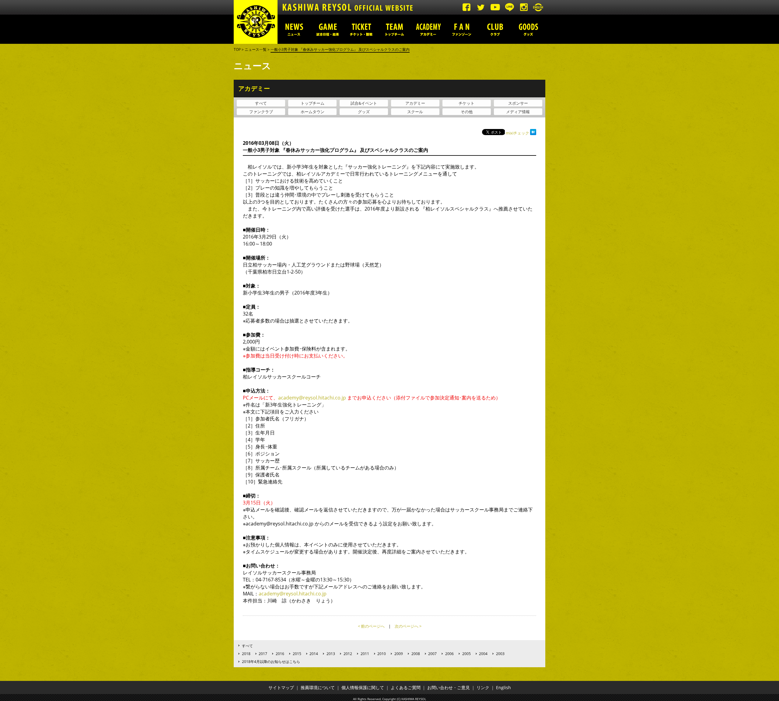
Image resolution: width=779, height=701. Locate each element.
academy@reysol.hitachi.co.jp (312, 397)
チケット (466, 103)
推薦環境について (318, 687)
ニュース (294, 29)
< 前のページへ (371, 626)
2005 (466, 653)
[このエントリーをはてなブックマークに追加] (533, 133)
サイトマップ (281, 687)
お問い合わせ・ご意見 (448, 687)
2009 (398, 653)
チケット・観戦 (361, 29)
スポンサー (518, 103)
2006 (449, 653)
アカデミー (428, 29)
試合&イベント (364, 103)
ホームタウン (312, 111)
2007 (432, 653)
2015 (297, 653)
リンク (483, 687)
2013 (331, 653)
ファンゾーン (461, 29)
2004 (483, 653)
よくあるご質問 (406, 687)
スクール (415, 111)
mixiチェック (517, 133)
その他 (467, 111)
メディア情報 (518, 111)
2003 (500, 653)
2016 (280, 653)
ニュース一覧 (256, 49)
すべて (261, 103)
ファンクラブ (261, 111)
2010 (381, 653)
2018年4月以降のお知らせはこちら (271, 661)
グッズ (528, 29)
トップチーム (394, 29)
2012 (348, 653)
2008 (415, 653)
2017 (263, 653)
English (503, 687)
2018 (246, 653)
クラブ (495, 29)
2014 (313, 653)
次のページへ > (408, 626)
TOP (237, 49)
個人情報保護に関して (362, 687)
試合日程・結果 (327, 29)
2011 (365, 653)
